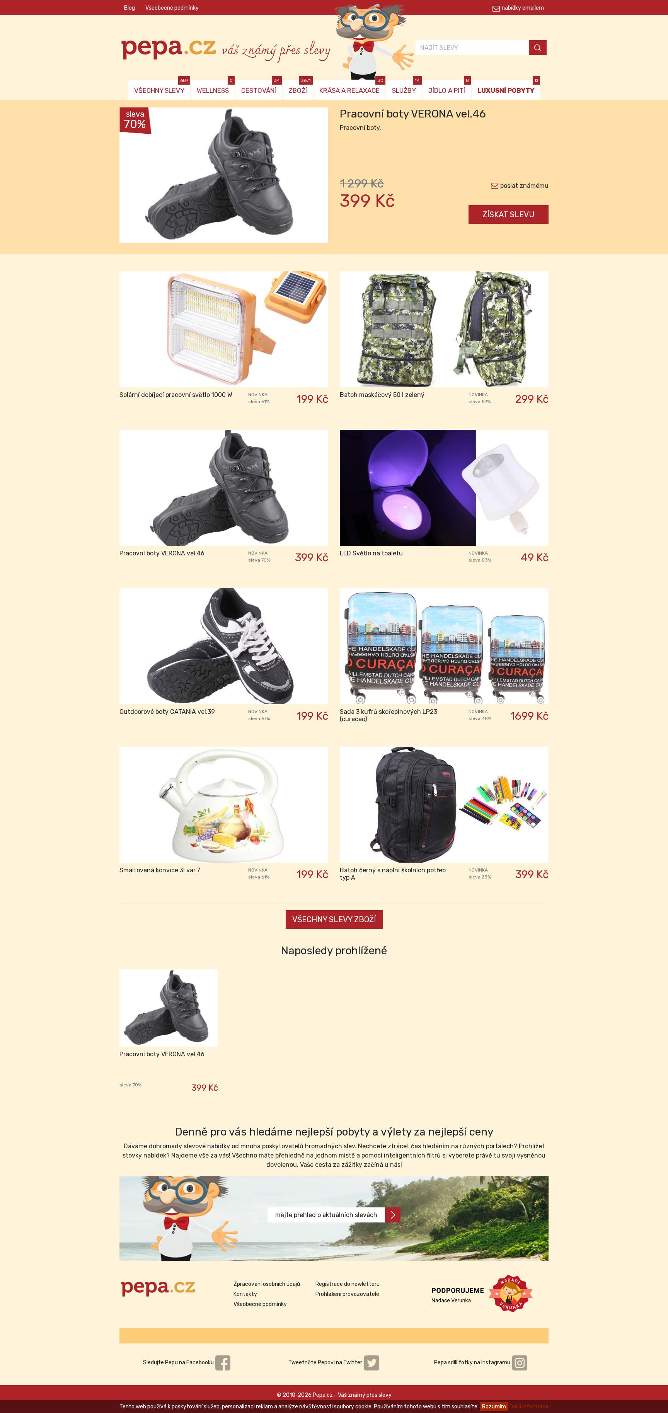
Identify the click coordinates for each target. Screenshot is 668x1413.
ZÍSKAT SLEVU (508, 214)
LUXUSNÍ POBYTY (507, 87)
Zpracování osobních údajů (266, 1284)
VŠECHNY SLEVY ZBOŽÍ (334, 919)
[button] (135, 177)
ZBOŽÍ (299, 87)
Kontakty (245, 1294)
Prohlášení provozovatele (347, 1294)
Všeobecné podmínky (172, 8)
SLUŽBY (406, 87)
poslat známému (524, 185)
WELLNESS (215, 87)
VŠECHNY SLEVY (161, 87)
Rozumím (494, 1406)
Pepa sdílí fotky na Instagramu (472, 1362)
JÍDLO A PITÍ (448, 87)
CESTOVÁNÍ (260, 87)
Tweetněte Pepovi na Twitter (325, 1362)
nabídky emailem (523, 8)
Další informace (529, 1406)
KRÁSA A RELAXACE (351, 87)
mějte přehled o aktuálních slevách (326, 1215)
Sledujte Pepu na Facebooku (179, 1362)
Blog (129, 8)
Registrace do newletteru (347, 1284)
